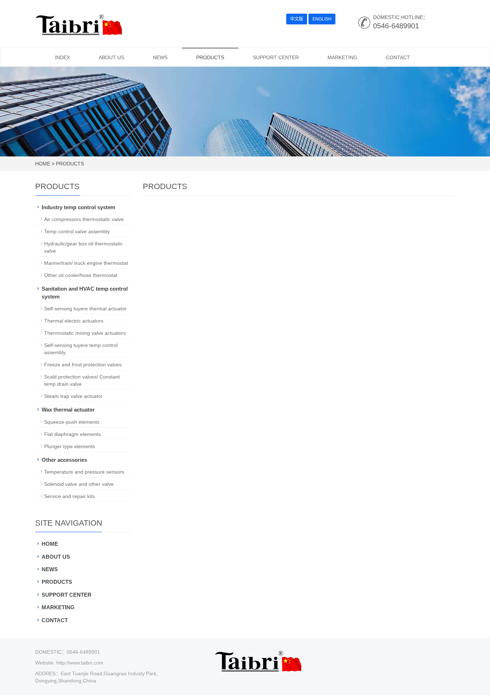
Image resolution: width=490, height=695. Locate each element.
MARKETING (342, 57)
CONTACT (398, 57)
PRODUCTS (210, 57)
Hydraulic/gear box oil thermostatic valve (83, 247)
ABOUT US (111, 57)
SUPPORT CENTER (276, 57)
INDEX (62, 57)
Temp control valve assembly (77, 231)
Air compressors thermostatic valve (84, 219)
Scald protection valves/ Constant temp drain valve (82, 380)
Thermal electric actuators (73, 321)
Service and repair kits (69, 496)
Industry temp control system (78, 207)
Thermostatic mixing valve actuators (85, 333)
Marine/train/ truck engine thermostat (86, 263)
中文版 (296, 19)
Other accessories (64, 460)
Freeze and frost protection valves (83, 364)
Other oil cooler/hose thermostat (80, 275)
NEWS (160, 57)
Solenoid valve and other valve (79, 484)
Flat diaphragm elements (72, 434)
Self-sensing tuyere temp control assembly (81, 348)
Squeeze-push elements (71, 422)
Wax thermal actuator (68, 410)
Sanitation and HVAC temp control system (85, 292)
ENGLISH (321, 19)
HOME (42, 163)
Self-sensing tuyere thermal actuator (85, 308)
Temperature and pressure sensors (84, 472)
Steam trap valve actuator (73, 396)
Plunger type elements (69, 446)
